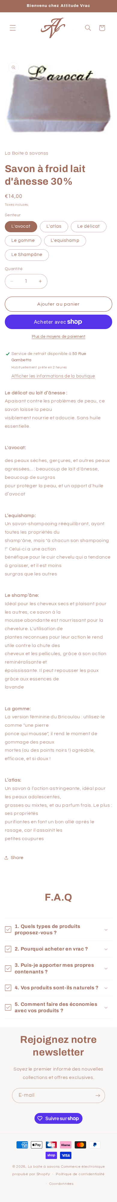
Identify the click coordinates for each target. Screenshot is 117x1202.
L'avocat (21, 226)
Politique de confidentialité (80, 1174)
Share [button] (17, 857)
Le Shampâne (27, 254)
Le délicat (88, 226)
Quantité (13, 269)
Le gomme (23, 240)
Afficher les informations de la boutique (53, 376)
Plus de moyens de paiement (59, 337)
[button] (13, 28)
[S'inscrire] (98, 1095)
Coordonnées (61, 1183)
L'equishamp (65, 240)
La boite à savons (44, 1166)
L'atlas (54, 226)
